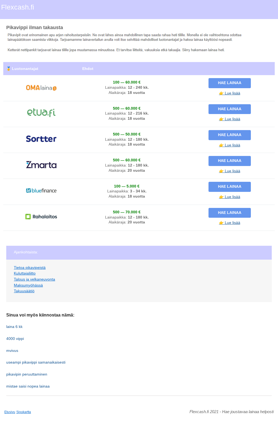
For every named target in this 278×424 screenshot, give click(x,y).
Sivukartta (23, 412)
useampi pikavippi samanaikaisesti (35, 362)
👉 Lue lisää (229, 93)
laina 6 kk (14, 326)
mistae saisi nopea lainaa (28, 386)
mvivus (12, 350)
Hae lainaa (229, 83)
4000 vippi (15, 338)
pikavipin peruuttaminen (26, 374)
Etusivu (9, 412)
